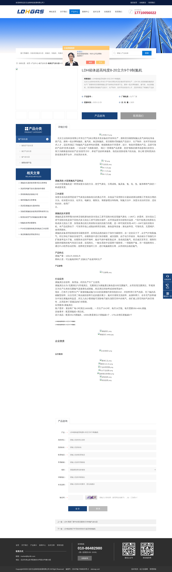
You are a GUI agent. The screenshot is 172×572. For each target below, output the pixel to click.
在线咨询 (84, 558)
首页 (29, 63)
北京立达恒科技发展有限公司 (33, 3)
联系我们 (151, 3)
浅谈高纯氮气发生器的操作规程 (32, 188)
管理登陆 (153, 569)
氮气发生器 (43, 63)
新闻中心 (85, 12)
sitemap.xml (95, 569)
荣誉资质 (60, 545)
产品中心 (74, 12)
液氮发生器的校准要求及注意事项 (33, 183)
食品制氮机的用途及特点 (30, 234)
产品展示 (33, 545)
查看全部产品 (26, 163)
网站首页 (52, 12)
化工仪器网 (144, 569)
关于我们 (63, 12)
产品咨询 (100, 115)
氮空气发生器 (26, 151)
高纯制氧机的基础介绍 (29, 194)
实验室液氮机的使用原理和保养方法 (34, 211)
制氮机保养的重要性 (28, 223)
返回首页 (133, 3)
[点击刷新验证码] (91, 497)
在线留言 (142, 3)
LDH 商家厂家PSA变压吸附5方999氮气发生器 (81, 522)
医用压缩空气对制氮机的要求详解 (33, 217)
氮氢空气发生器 (27, 145)
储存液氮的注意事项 (28, 200)
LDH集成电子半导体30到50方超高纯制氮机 (80, 529)
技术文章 (96, 12)
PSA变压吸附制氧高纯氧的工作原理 (34, 229)
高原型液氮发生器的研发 (30, 206)
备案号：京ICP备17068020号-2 (77, 569)
